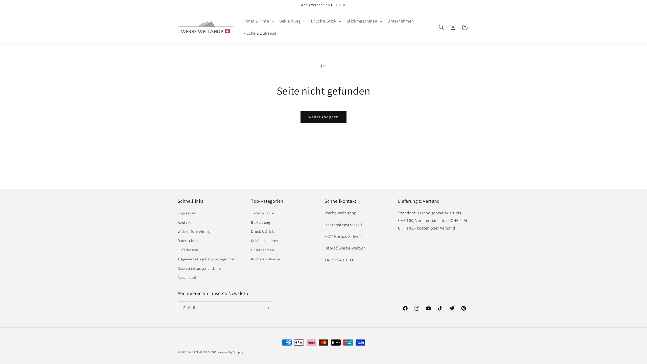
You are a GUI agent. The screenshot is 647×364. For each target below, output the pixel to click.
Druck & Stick (262, 231)
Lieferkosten (188, 249)
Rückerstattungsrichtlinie (199, 268)
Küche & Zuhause (265, 259)
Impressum (187, 213)
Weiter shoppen (323, 117)
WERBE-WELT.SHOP (202, 352)
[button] (258, 21)
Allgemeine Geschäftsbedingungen (207, 259)
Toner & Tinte (262, 213)
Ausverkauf (187, 277)
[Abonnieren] (267, 308)
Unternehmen (262, 249)
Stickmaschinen (264, 240)
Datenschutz (188, 240)
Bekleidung (260, 222)
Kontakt (184, 222)
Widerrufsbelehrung (194, 231)
